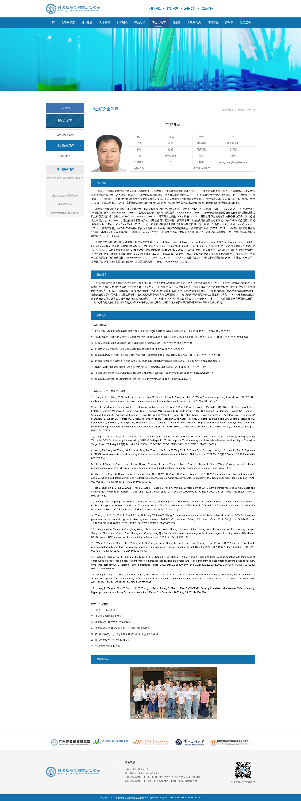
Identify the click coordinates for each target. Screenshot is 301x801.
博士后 (176, 22)
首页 (52, 22)
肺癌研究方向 (65, 204)
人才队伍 (104, 22)
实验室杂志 (194, 22)
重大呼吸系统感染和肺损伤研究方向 (65, 182)
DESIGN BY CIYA (176, 797)
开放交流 (139, 22)
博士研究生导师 (246, 109)
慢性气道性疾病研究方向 (65, 195)
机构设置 (87, 22)
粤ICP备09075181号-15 (156, 797)
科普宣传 (213, 22)
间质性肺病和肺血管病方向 (65, 213)
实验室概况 (68, 22)
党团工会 (245, 22)
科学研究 (122, 22)
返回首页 (65, 108)
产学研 (229, 22)
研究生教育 (159, 22)
